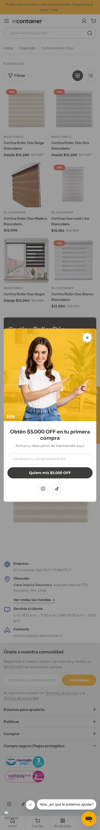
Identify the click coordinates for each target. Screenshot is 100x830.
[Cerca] (87, 337)
